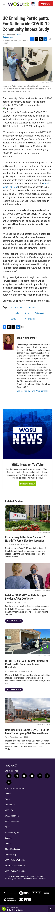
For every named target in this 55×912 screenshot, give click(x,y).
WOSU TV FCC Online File (15, 871)
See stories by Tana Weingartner (32, 390)
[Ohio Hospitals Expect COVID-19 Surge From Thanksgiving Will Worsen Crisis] (27, 710)
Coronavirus (30, 319)
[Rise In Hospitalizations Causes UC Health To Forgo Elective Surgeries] (27, 518)
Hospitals (15, 313)
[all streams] (51, 909)
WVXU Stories (16, 307)
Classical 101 (10, 805)
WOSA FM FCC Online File (15, 866)
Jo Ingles (8, 602)
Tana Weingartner (12, 35)
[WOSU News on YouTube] (27, 434)
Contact (8, 844)
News (7, 799)
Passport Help (10, 855)
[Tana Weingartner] (8, 342)
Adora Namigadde (11, 671)
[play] (4, 908)
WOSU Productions (12, 821)
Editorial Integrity (12, 833)
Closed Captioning (12, 849)
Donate (46, 4)
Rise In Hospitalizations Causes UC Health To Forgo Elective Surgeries (25, 539)
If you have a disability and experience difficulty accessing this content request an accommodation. (25, 878)
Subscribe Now (27, 483)
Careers (8, 838)
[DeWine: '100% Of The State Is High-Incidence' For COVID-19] (27, 576)
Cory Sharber (9, 544)
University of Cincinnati (35, 313)
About (7, 827)
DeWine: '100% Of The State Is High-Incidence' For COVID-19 (25, 597)
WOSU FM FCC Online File (15, 860)
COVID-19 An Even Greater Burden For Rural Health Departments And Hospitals (26, 664)
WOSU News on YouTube (27, 465)
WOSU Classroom (12, 816)
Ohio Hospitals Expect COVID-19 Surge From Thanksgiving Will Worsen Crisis (27, 731)
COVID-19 (15, 319)
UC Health (33, 307)
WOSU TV (9, 810)
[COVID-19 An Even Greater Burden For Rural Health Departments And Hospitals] (27, 641)
